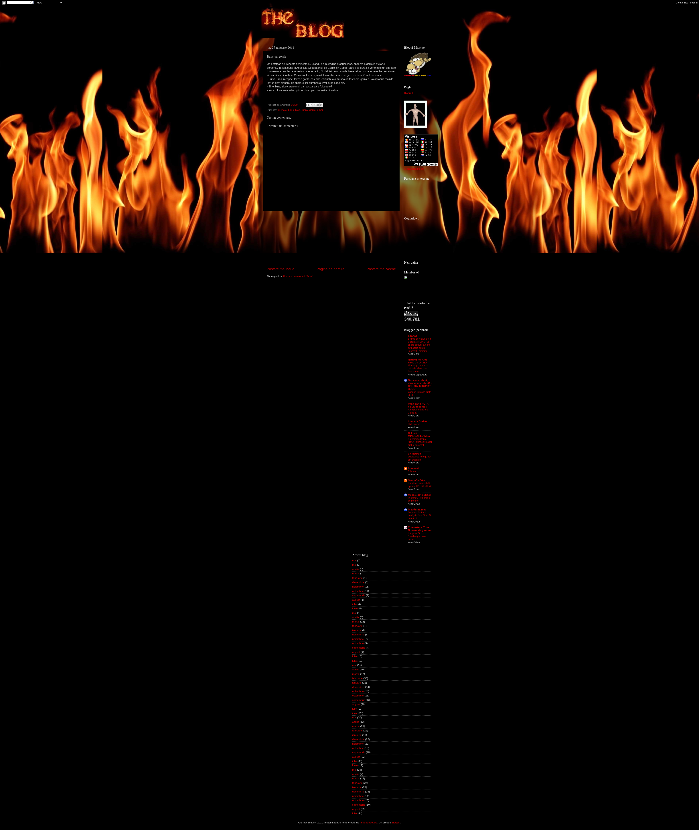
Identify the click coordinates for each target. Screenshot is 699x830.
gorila (312, 110)
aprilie (355, 569)
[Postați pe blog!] (311, 105)
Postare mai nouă (280, 269)
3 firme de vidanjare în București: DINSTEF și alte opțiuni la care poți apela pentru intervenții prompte (419, 344)
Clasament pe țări (414, 168)
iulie (354, 604)
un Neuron (414, 453)
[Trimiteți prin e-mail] (307, 105)
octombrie (358, 591)
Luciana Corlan (417, 421)
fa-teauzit (414, 468)
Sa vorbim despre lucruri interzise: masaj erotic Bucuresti (420, 442)
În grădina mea (417, 509)
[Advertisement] (331, 239)
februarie (357, 578)
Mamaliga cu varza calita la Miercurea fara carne (418, 368)
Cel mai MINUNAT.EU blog (419, 434)
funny (305, 110)
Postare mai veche (381, 269)
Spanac (412, 335)
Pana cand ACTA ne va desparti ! (418, 405)
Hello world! (414, 424)
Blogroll (408, 93)
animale (282, 110)
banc (291, 110)
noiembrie (358, 586)
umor (320, 110)
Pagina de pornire (330, 269)
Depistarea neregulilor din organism (419, 458)
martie (356, 573)
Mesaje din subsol (419, 495)
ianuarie (357, 630)
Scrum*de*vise (417, 480)
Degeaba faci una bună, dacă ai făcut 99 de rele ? (419, 515)
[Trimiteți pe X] (314, 105)
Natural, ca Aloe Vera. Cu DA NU (417, 361)
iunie (355, 608)
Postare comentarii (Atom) (298, 276)
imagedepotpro (368, 822)
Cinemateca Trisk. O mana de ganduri (420, 529)
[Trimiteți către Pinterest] (321, 105)
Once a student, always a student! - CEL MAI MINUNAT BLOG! (420, 384)
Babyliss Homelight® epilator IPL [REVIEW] (420, 485)
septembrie (358, 595)
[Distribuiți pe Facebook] (318, 105)
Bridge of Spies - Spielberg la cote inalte (417, 536)
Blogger (396, 822)
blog (297, 110)
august (356, 599)
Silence (412, 471)
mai (354, 560)
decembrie (358, 582)
